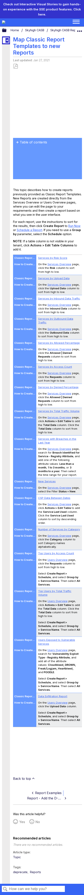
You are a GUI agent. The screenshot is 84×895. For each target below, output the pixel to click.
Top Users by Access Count (56, 553)
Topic (17, 857)
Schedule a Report (29, 230)
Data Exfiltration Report (52, 696)
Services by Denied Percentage (58, 387)
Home (15, 30)
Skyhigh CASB (35, 30)
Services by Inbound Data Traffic (59, 298)
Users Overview (58, 559)
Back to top (22, 779)
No (37, 822)
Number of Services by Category (59, 529)
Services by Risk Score (52, 257)
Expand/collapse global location (79, 29)
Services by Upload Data (54, 278)
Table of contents (33, 142)
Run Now (74, 226)
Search (5, 889)
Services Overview (59, 264)
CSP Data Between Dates (54, 497)
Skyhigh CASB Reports (66, 30)
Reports (35, 872)
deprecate (20, 872)
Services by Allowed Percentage (59, 342)
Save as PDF (15, 66)
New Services (47, 481)
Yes (22, 822)
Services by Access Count (55, 366)
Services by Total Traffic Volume (59, 411)
